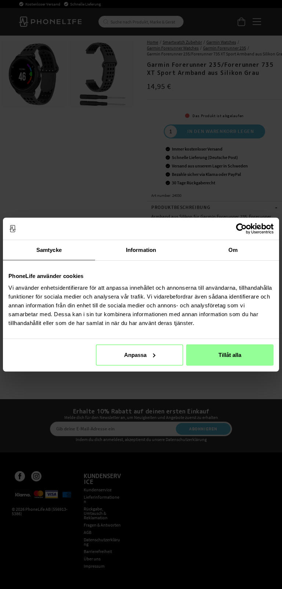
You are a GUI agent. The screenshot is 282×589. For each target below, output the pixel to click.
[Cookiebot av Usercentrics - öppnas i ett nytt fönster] (241, 228)
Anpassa (135, 354)
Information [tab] (141, 250)
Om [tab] (233, 250)
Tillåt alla (229, 354)
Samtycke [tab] (49, 250)
